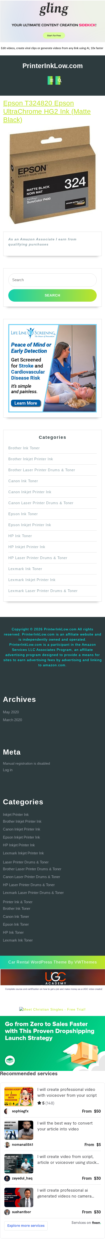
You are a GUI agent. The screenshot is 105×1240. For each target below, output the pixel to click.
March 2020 (12, 720)
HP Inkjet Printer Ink (26, 547)
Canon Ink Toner (23, 481)
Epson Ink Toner (23, 514)
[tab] (50, 80)
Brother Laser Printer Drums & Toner (41, 470)
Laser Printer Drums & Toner (26, 862)
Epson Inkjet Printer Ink (29, 525)
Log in (7, 770)
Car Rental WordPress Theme (37, 962)
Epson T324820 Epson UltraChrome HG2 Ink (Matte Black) (47, 111)
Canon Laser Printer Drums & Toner (41, 503)
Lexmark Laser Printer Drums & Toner (43, 591)
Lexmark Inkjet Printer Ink (32, 580)
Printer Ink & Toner (17, 902)
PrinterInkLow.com (52, 66)
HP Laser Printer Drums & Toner (37, 558)
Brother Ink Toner (24, 448)
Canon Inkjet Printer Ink (30, 492)
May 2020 (11, 712)
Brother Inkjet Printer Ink (30, 459)
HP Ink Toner (20, 536)
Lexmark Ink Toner (25, 569)
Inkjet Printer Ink (16, 814)
